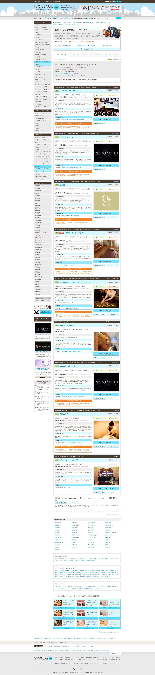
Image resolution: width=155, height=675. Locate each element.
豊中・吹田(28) (40, 94)
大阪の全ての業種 (40, 137)
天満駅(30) (37, 230)
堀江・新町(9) (39, 52)
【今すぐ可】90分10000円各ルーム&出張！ (70, 308)
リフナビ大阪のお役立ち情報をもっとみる (110, 632)
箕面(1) (76, 574)
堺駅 (56, 547)
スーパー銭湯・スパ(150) (42, 179)
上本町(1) (113, 570)
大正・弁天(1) (78, 572)
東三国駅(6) (38, 269)
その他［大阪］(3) (68, 576)
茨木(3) (89, 574)
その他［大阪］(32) (41, 106)
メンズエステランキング (79, 659)
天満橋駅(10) (38, 235)
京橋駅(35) (37, 254)
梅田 (70, 18)
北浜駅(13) (37, 213)
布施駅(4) (37, 294)
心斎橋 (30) (40, 57)
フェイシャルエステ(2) (91, 558)
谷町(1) (98, 570)
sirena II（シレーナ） (66, 366)
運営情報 (92, 663)
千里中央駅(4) (38, 277)
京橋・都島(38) (40, 82)
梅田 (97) (39, 32)
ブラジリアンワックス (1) (43, 161)
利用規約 (105, 663)
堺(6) (93, 572)
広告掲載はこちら (106, 659)
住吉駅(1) (37, 259)
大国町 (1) (39, 71)
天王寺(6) (61, 572)
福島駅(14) (37, 227)
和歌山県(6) (88, 576)
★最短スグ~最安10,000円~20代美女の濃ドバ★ (71, 167)
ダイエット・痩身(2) (103, 558)
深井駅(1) (37, 291)
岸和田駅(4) (38, 289)
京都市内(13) (95, 576)
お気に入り (92, 18)
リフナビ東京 (82, 646)
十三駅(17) (37, 262)
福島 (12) (39, 37)
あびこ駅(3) (38, 274)
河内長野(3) (60, 576)
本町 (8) (39, 47)
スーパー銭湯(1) (81, 560)
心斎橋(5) (82, 570)
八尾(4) (103, 574)
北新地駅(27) (38, 208)
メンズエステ (39, 142)
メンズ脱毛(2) (81, 558)
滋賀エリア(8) (39, 128)
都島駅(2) (37, 257)
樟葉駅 (106, 545)
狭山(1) (109, 572)
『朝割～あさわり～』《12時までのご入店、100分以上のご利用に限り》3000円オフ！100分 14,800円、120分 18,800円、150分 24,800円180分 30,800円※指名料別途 (73, 450)
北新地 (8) (39, 35)
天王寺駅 (90, 525)
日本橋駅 (74, 525)
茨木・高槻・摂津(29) (41, 96)
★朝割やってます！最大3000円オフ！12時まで (71, 442)
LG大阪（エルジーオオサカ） (71, 233)
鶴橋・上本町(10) (40, 79)
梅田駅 (73, 522)
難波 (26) (39, 64)
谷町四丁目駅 (75, 535)
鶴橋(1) (108, 570)
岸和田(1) (104, 572)
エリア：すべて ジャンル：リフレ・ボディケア (68, 75)
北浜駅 (106, 527)
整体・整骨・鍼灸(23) (41, 176)
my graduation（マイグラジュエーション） (74, 282)
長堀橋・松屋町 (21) (42, 59)
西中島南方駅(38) (39, 264)
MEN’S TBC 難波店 (65, 325)
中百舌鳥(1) (98, 572)
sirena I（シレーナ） (65, 137)
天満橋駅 (57, 535)
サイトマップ (98, 663)
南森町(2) (93, 570)
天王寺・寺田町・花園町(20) (43, 84)
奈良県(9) (76, 576)
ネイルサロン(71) (40, 164)
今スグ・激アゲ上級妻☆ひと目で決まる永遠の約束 (72, 119)
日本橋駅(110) (38, 198)
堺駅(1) (37, 284)
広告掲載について (65, 663)
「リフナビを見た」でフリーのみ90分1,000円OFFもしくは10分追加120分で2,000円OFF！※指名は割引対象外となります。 (73, 404)
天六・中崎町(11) (40, 39)
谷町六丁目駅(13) (39, 240)
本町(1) (77, 570)
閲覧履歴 (86, 18)
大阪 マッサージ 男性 (60, 586)
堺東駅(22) (37, 286)
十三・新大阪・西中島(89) (42, 89)
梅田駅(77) (37, 188)
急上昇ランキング (69, 659)
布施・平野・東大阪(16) (42, 99)
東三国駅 (90, 542)
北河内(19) (38, 101)
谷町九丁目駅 (108, 535)
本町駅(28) (37, 205)
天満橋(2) (103, 570)
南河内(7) (38, 104)
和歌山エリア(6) (40, 130)
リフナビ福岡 (91, 646)
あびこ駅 (57, 545)
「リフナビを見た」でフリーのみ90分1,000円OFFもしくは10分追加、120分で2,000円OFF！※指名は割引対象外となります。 (73, 175)
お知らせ (57, 663)
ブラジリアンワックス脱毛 (76, 588)
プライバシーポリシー (113, 663)
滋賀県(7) (82, 576)
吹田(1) (72, 574)
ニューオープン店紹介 (79, 657)
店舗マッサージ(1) (59, 558)
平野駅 (106, 542)
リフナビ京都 (65, 646)
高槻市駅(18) (38, 279)
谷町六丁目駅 (91, 535)
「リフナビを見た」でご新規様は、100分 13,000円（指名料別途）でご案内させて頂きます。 (73, 223)
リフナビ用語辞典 (116, 657)
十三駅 (106, 540)
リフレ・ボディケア (41, 166)
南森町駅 (90, 527)
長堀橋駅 (74, 537)
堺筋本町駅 (108, 525)
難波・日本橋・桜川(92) (42, 62)
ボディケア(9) (73, 560)
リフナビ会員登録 (74, 663)
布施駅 (56, 549)
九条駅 (73, 542)
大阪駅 (56, 522)
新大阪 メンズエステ (89, 588)
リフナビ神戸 (57, 646)
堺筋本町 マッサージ (64, 588)
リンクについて (90, 659)
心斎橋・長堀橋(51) (41, 54)
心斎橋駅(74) (38, 195)
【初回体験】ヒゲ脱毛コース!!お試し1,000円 (71, 351)
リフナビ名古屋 (74, 646)
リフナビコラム (106, 657)
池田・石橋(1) (82, 574)
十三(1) (84, 572)
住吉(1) (72, 572)
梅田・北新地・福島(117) (42, 30)
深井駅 (106, 547)
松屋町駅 (57, 537)
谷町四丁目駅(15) (39, 237)
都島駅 (73, 540)
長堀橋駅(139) (38, 247)
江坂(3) (89, 572)
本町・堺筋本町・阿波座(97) (43, 44)
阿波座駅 (107, 530)
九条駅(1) (37, 267)
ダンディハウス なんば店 (67, 460)
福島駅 (73, 532)
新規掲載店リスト (69, 657)
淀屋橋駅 (90, 522)
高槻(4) (93, 574)
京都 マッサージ (70, 586)
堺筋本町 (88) (40, 49)
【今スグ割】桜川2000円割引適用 (68, 265)
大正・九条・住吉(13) (41, 86)
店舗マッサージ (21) (42, 144)
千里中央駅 (74, 545)
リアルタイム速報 (59, 657)
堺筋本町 (49, 18)
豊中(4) (67, 574)
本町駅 (56, 527)
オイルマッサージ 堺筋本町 (104, 586)
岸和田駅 (90, 547)
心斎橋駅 (57, 525)
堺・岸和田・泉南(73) (41, 91)
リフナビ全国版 (39, 646)
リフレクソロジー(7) (64, 560)
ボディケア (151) (41, 171)
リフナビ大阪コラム (77, 18)
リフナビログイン (84, 663)
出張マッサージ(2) (40, 113)
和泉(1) (114, 572)
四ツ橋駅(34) (38, 217)
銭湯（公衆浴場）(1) (92, 560)
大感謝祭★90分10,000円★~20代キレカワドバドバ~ (72, 396)
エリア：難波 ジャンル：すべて (64, 73)
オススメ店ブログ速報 (91, 657)
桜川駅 (56, 532)
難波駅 (106, 522)
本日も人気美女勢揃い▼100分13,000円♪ (70, 215)
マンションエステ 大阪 (91, 586)
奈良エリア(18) (40, 125)
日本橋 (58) (40, 67)
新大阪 (54, 18)
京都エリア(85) (40, 115)
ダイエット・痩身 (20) (42, 159)
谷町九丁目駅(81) (39, 242)
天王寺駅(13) (38, 200)
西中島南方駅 (58, 542)
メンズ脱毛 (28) (41, 154)
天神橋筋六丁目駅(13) (40, 232)
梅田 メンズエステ (80, 586)
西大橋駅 (90, 530)
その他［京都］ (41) (42, 120)
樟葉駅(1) (37, 281)
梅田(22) (57, 570)
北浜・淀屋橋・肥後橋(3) (42, 42)
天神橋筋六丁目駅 (109, 532)
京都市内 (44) (40, 118)
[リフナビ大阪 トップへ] (46, 7)
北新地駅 (74, 527)
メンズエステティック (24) (43, 151)
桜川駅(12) (37, 225)
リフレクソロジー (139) (43, 168)
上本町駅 (90, 537)
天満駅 (90, 532)
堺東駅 (73, 547)
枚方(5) (108, 574)
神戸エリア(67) (40, 123)
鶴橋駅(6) (37, 252)
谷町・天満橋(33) (40, 77)
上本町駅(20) (38, 249)
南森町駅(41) (38, 210)
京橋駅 (56, 540)
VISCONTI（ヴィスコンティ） (69, 91)
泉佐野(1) (62, 574)
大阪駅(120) (38, 185)
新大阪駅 (57, 530)
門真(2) (113, 574)
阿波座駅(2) (38, 222)
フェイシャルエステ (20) (43, 156)
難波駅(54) (37, 193)
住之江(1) (66, 572)
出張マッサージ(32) (41, 27)
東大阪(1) (98, 574)
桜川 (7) (39, 69)
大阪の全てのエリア (41, 25)
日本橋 (60, 18)
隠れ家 (60, 185)
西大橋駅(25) (38, 220)
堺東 (65, 18)
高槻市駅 (90, 545)
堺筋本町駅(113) (39, 203)
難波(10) (87, 570)
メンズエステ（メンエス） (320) (43, 148)
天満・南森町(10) (40, 74)
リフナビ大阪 (49, 646)
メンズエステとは (59, 659)
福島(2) (62, 570)
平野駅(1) (37, 272)
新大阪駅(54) (38, 215)
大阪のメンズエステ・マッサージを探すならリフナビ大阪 (78, 672)
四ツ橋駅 (74, 530)
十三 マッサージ (98, 588)
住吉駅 (90, 540)
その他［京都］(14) (104, 576)
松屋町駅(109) (38, 245)
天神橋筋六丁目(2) (69, 570)
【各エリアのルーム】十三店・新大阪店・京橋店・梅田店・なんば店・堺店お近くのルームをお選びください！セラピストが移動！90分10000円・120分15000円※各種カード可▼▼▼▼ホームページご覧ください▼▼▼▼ (73, 315)
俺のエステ (62, 414)
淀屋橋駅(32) (38, 190)
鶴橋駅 (106, 537)
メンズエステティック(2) (71, 558)
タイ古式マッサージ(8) (41, 174)
